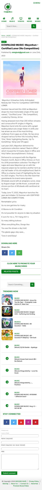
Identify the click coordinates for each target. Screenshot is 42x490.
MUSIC (12, 21)
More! (38, 21)
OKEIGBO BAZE (20, 481)
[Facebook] (6, 422)
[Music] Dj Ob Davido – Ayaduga (25, 347)
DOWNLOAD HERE (9, 243)
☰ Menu (36, 3)
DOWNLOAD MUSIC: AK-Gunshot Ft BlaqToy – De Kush (25, 336)
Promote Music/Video (21, 486)
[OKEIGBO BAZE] (7, 8)
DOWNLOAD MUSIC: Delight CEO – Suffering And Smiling (24, 313)
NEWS (29, 21)
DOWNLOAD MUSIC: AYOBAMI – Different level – (25, 395)
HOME (4, 21)
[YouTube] (21, 422)
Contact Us (24, 484)
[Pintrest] (35, 422)
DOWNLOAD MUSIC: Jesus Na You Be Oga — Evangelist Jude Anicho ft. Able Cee (25, 302)
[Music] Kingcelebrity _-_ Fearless (23, 384)
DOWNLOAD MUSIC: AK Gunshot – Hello (23, 325)
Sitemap (6, 484)
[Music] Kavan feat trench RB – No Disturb (25, 360)
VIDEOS (21, 21)
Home (3, 35)
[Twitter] (14, 422)
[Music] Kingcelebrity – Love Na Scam (25, 372)
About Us (14, 484)
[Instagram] (28, 422)
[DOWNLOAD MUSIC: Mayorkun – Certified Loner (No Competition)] (5, 252)
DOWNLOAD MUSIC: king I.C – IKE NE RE (25, 407)
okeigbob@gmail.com (20, 52)
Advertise (34, 484)
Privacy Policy (34, 481)
